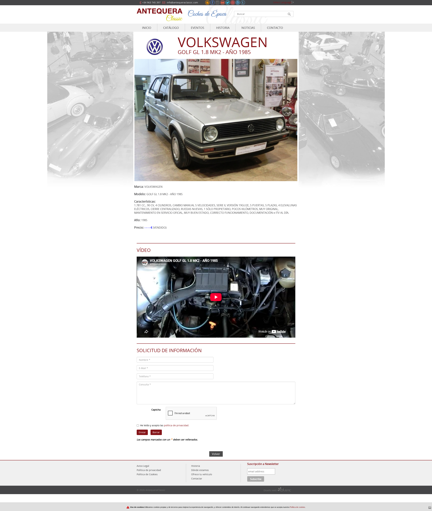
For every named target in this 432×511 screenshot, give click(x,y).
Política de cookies (297, 507)
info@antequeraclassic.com (182, 2)
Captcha (156, 409)
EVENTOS (197, 28)
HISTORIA (223, 28)
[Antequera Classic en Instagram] (217, 2)
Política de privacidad (149, 470)
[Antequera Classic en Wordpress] (238, 2)
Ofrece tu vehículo (201, 474)
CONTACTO (275, 28)
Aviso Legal (143, 465)
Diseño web (270, 490)
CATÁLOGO (171, 28)
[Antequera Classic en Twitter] (227, 2)
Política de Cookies (147, 474)
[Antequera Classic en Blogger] (207, 2)
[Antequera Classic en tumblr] (243, 2)
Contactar (196, 478)
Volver (216, 454)
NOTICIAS (248, 28)
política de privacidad (176, 425)
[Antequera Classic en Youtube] (222, 2)
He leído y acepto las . (164, 425)
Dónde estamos (200, 470)
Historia (195, 465)
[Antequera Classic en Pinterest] (233, 2)
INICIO (146, 28)
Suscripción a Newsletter (263, 464)
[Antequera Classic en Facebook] (212, 2)
